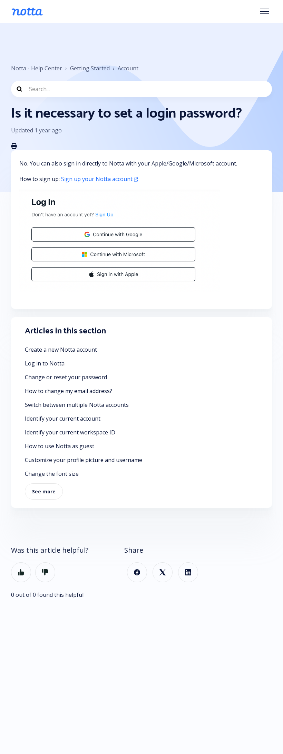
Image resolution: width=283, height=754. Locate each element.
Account (128, 68)
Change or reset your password (66, 377)
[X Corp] (162, 572)
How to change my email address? (68, 391)
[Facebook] (137, 572)
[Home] (27, 11)
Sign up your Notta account (97, 179)
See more (44, 491)
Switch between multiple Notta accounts (77, 405)
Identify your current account (62, 418)
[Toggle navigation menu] (264, 11)
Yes (21, 572)
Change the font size (52, 473)
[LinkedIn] (188, 572)
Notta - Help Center (36, 68)
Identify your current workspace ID (70, 432)
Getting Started (90, 68)
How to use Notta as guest (59, 446)
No (45, 572)
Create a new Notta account (61, 349)
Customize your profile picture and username (83, 460)
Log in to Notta (45, 363)
